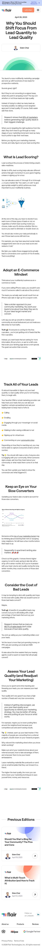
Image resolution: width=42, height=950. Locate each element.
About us (5, 924)
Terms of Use (19, 941)
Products (20, 924)
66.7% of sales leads (13, 626)
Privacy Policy (7, 941)
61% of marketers (30, 117)
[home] (6, 10)
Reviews (35, 924)
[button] (38, 10)
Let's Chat (28, 10)
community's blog (27, 440)
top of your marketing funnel (25, 536)
